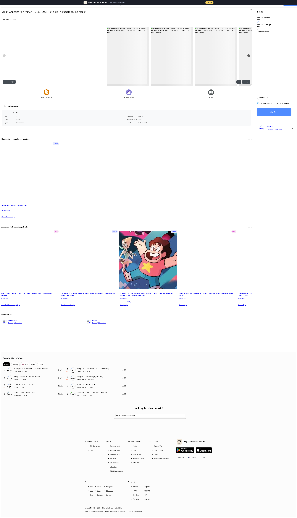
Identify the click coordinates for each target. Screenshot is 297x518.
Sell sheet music (95, 446)
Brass (91, 495)
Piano (92, 487)
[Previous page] (4, 55)
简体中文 (136, 495)
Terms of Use (158, 446)
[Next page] (248, 55)
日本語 (135, 491)
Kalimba (100, 495)
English (135, 487)
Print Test (136, 463)
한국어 (146, 495)
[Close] (211, 2)
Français (136, 499)
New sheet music (115, 454)
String (99, 491)
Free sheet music (115, 450)
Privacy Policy (158, 450)
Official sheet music (116, 471)
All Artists (113, 467)
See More (109, 495)
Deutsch (147, 499)
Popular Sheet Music (13, 358)
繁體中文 (147, 491)
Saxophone (109, 487)
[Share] (251, 9)
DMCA (156, 454)
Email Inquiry (137, 454)
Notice (135, 446)
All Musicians (114, 463)
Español (147, 487)
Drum (91, 491)
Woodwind (109, 491)
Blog (91, 450)
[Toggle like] (292, 128)
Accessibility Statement (161, 458)
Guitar (99, 487)
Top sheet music (115, 446)
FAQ (134, 450)
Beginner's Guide (138, 458)
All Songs (113, 458)
